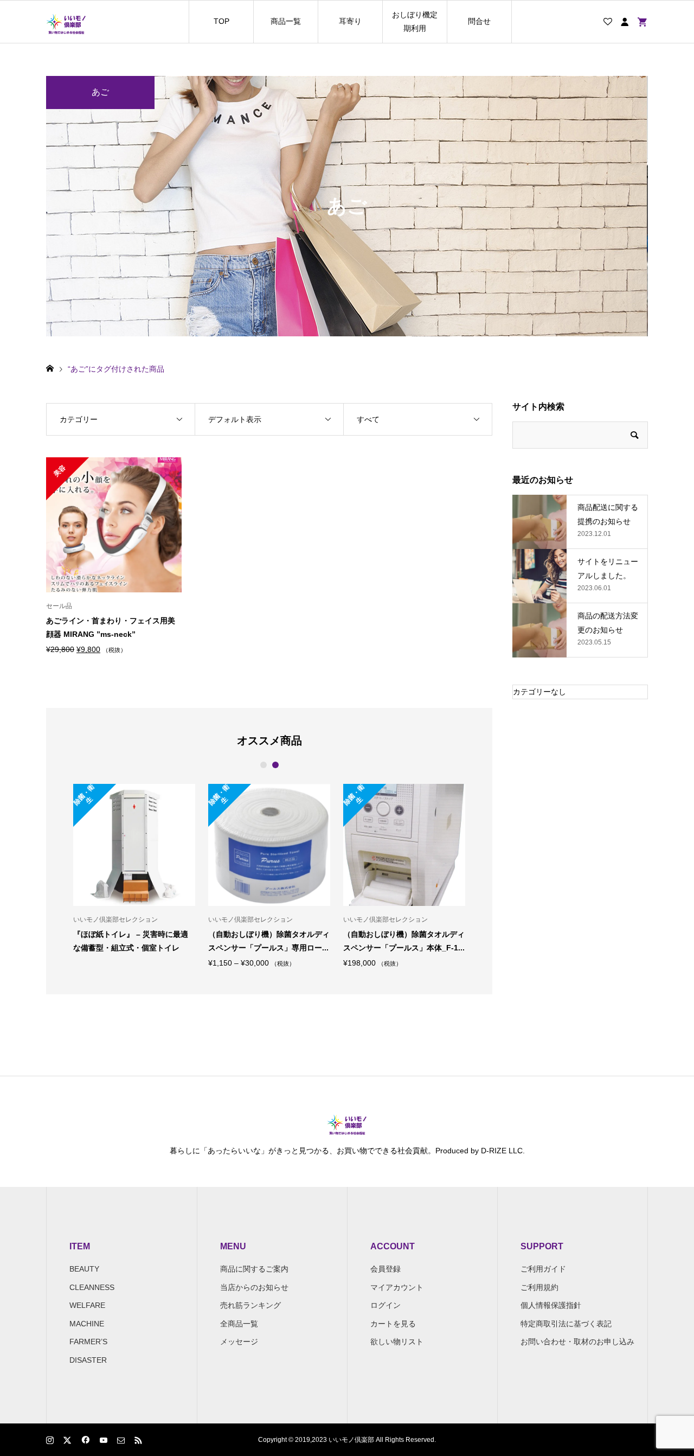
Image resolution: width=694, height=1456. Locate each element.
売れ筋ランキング (250, 1305)
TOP (221, 21)
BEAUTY (84, 1269)
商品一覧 (286, 21)
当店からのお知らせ (254, 1287)
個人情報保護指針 (550, 1305)
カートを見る (393, 1323)
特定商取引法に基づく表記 (566, 1323)
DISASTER (88, 1360)
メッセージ (239, 1341)
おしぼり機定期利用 (415, 21)
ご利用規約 (539, 1287)
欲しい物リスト (396, 1341)
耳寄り (350, 21)
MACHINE (86, 1323)
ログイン (385, 1305)
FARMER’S (88, 1341)
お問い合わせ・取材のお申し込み (577, 1341)
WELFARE (87, 1305)
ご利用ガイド (543, 1269)
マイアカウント (396, 1287)
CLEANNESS (91, 1287)
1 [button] (263, 765)
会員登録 (385, 1269)
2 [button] (275, 765)
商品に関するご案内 (254, 1269)
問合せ (479, 21)
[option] (94, 875)
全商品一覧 (239, 1323)
